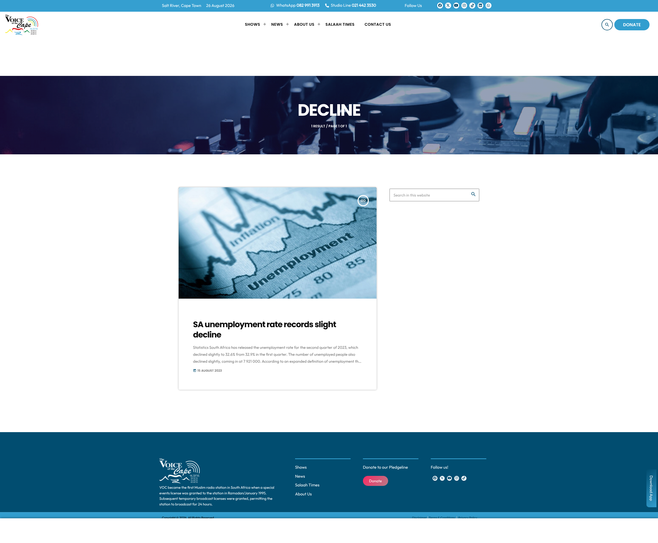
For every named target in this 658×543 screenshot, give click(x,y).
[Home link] (21, 24)
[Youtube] (456, 5)
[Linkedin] (480, 5)
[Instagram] (464, 5)
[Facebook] (440, 5)
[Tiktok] (472, 5)
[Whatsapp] (488, 5)
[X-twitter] (448, 5)
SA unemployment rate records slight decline (264, 329)
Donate (632, 25)
